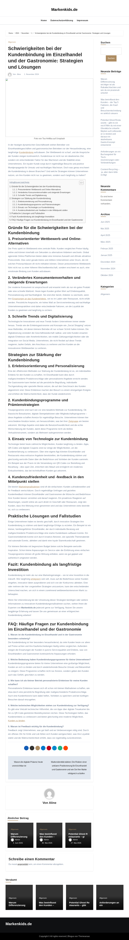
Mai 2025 (105, 229)
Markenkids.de (64, 9)
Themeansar (84, 936)
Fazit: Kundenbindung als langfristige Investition (32, 216)
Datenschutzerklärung (62, 20)
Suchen (105, 42)
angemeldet (23, 864)
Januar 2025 (106, 255)
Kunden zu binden (16, 721)
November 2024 (108, 269)
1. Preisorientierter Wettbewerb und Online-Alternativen (38, 190)
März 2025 (105, 242)
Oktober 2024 (107, 275)
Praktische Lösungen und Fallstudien (28, 213)
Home (44, 20)
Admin (17, 840)
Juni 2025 (105, 222)
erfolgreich (36, 579)
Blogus (71, 936)
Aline (19, 74)
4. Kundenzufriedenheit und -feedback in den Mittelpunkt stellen (42, 210)
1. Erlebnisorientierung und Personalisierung (34, 201)
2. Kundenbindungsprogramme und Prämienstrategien (38, 204)
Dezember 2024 (108, 262)
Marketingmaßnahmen (29, 487)
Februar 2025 (107, 249)
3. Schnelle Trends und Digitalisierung (31, 195)
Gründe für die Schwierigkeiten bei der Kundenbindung (36, 186)
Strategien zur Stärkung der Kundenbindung (31, 198)
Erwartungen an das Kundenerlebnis (29, 299)
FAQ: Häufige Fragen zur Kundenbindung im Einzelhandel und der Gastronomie (47, 220)
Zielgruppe (73, 421)
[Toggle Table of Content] (80, 183)
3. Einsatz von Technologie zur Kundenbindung (35, 207)
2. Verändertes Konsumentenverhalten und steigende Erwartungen (43, 192)
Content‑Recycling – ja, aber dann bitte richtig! (110, 172)
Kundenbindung (26, 152)
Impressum (82, 20)
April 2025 (105, 235)
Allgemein (12, 42)
